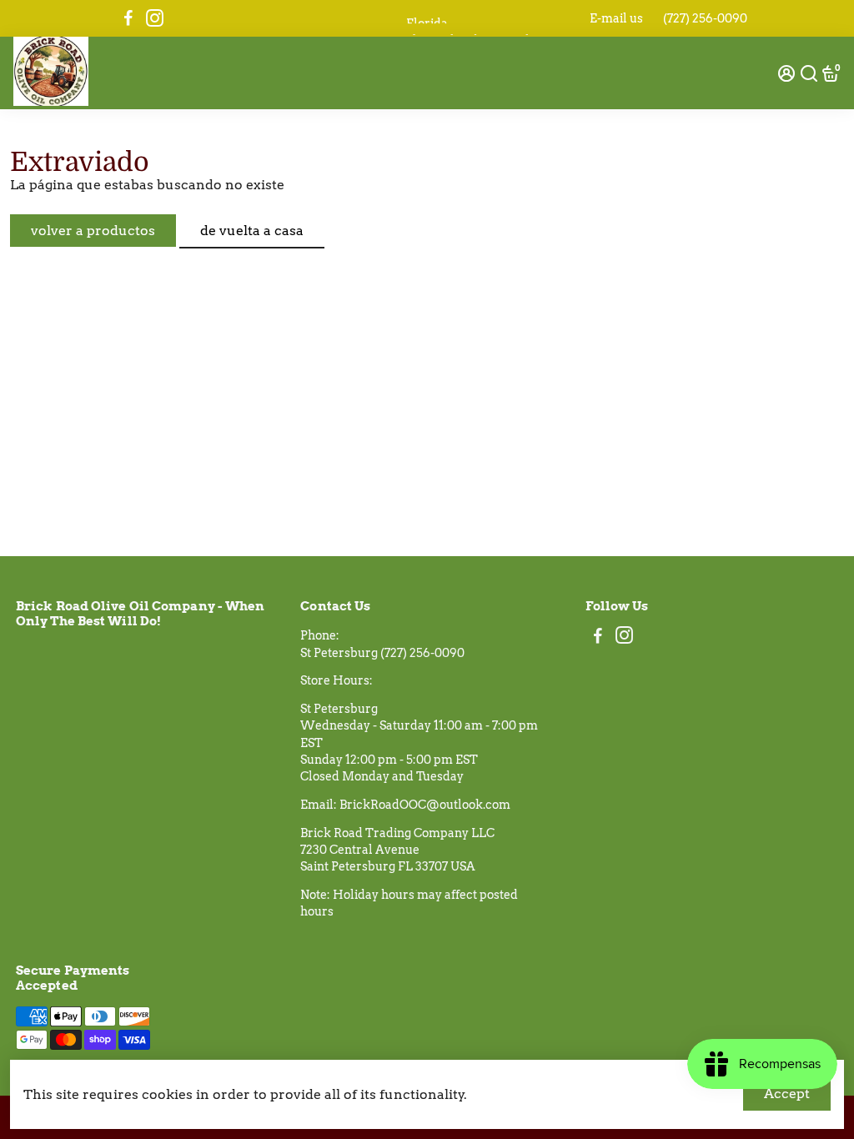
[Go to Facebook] (128, 18)
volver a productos (93, 230)
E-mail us (616, 18)
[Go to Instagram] (154, 18)
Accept (787, 1093)
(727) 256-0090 (705, 18)
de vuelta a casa (252, 230)
